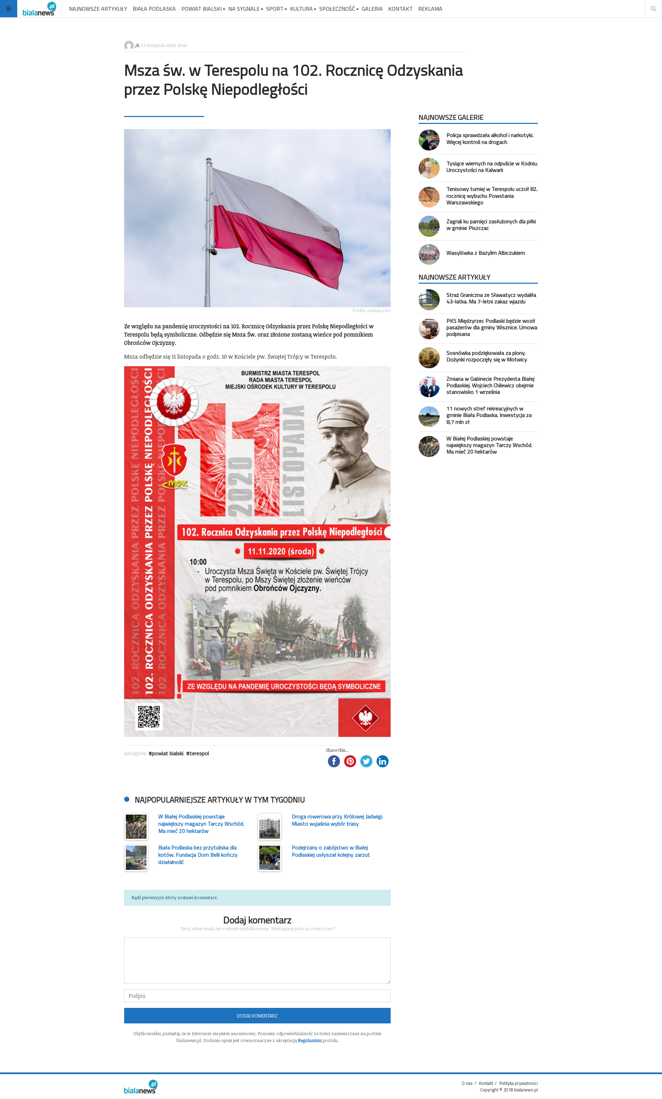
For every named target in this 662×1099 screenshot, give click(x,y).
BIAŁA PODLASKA (154, 8)
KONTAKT (400, 8)
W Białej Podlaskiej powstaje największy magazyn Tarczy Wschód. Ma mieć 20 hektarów (489, 445)
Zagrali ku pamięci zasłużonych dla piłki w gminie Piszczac (491, 224)
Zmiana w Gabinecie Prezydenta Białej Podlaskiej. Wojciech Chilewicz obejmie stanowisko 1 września (490, 385)
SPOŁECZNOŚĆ (337, 8)
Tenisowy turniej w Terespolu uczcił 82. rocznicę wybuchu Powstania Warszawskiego (492, 195)
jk (137, 45)
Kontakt (486, 1083)
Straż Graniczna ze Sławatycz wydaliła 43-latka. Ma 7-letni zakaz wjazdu (491, 298)
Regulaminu (310, 1040)
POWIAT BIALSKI (201, 8)
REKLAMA (430, 8)
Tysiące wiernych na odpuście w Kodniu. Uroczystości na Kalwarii (492, 166)
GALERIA (372, 8)
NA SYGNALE (244, 8)
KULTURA (301, 8)
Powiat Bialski (167, 753)
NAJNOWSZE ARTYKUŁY (98, 8)
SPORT (274, 8)
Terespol (199, 753)
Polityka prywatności (518, 1083)
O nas (467, 1083)
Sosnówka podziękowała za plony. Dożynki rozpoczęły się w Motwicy (487, 356)
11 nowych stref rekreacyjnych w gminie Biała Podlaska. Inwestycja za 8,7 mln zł (489, 415)
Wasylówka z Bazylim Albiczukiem (486, 253)
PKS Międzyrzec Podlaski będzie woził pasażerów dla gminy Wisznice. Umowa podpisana (492, 327)
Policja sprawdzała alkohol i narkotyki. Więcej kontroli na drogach (490, 138)
